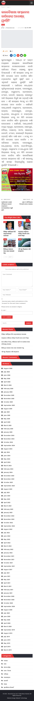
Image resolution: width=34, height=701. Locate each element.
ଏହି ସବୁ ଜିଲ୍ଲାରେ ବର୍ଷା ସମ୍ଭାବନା (10, 352)
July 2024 (7, 452)
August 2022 (8, 529)
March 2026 (7, 385)
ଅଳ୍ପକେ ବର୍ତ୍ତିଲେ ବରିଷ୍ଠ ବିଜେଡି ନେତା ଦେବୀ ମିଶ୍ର (15, 338)
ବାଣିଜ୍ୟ (6, 674)
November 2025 (9, 398)
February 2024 (8, 469)
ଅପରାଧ (6, 660)
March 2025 (7, 425)
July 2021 (7, 573)
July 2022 (7, 532)
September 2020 (9, 606)
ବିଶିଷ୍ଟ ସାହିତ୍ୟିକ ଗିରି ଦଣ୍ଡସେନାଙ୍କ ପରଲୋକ (13, 334)
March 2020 (7, 626)
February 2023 (8, 509)
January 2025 (8, 432)
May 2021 (7, 579)
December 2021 (9, 556)
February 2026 (8, 388)
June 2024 (7, 455)
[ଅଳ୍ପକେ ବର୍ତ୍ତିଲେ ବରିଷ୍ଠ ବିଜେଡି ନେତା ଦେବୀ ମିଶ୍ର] (24, 225)
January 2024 (8, 472)
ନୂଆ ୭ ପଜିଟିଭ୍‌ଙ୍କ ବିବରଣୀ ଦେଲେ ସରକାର (26, 203)
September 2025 (9, 405)
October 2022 (8, 522)
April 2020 (7, 623)
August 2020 (8, 610)
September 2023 (9, 486)
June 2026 (7, 375)
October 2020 (8, 603)
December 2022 (9, 516)
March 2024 (7, 465)
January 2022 (8, 553)
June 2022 (7, 536)
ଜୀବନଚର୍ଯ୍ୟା (7, 667)
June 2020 (7, 616)
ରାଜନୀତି (6, 680)
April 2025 (7, 422)
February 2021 (8, 590)
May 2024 (7, 459)
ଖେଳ (5, 664)
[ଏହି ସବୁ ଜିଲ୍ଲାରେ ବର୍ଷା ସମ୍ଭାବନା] (24, 242)
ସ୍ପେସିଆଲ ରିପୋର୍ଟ (9, 687)
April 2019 (7, 646)
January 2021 (8, 593)
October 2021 (8, 563)
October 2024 (8, 442)
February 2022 (8, 549)
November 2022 (9, 519)
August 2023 (8, 489)
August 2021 (8, 569)
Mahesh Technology (21, 698)
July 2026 (7, 372)
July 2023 (7, 492)
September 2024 (9, 445)
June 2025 (7, 415)
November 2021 (9, 559)
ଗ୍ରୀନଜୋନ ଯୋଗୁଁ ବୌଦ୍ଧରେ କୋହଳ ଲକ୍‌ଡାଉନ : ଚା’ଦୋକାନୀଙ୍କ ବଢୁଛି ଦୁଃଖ (7, 206)
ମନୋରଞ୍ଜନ (7, 677)
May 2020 (7, 620)
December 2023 (9, 476)
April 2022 (7, 543)
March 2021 (7, 586)
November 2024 (9, 439)
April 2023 (7, 502)
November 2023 (9, 479)
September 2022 (9, 526)
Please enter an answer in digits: (11, 307)
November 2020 (9, 600)
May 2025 (7, 419)
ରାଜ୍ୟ (3, 24)
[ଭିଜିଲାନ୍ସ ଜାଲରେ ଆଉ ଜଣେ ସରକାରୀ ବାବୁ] (9, 242)
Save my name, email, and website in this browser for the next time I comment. (15, 302)
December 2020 (9, 596)
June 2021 (7, 576)
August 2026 (8, 368)
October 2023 (8, 482)
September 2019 (9, 630)
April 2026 (7, 382)
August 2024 (8, 449)
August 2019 (8, 633)
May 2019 (7, 643)
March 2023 (7, 506)
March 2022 (7, 546)
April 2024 (7, 462)
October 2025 (8, 402)
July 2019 (7, 636)
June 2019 (7, 640)
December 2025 (9, 395)
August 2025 (8, 409)
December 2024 (9, 435)
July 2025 (7, 412)
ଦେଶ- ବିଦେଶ (7, 670)
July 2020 (7, 613)
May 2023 (7, 499)
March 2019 (7, 650)
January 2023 (8, 512)
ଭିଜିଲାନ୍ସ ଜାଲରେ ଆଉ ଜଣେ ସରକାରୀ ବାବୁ (12, 348)
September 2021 (9, 566)
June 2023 (7, 496)
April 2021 (7, 583)
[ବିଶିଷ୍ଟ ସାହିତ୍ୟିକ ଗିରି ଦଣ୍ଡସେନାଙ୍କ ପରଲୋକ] (9, 225)
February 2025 (8, 429)
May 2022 (7, 539)
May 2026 (7, 378)
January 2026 (8, 392)
